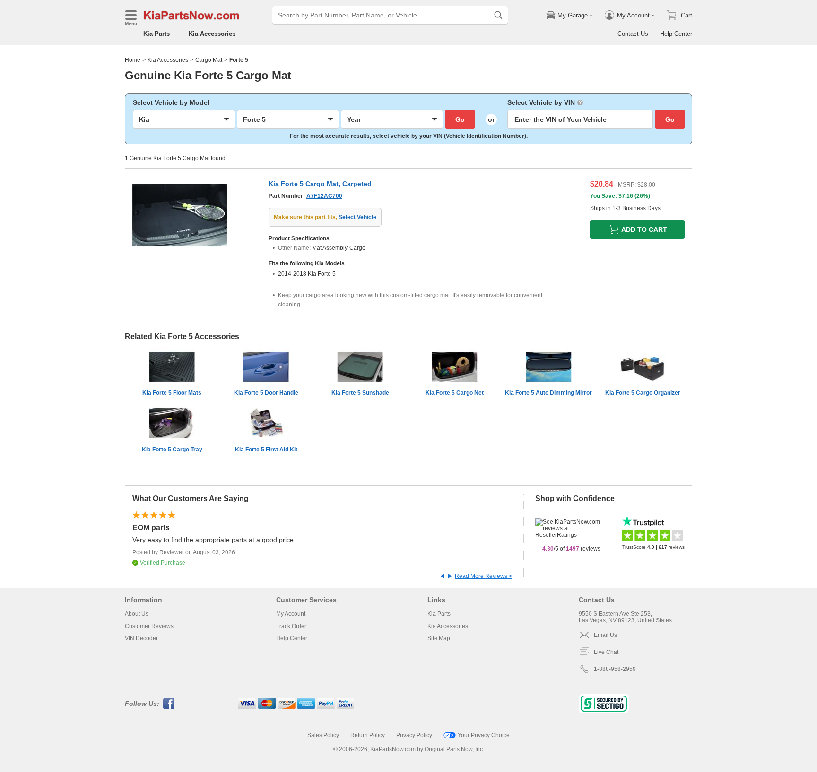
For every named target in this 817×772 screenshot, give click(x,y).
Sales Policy (323, 735)
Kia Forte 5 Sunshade (360, 393)
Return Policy (367, 735)
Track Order (291, 626)
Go (460, 119)
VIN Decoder (141, 638)
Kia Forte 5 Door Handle (266, 393)
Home (132, 60)
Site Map (438, 638)
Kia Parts (156, 33)
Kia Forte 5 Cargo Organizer (642, 393)
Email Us (605, 635)
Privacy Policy (414, 735)
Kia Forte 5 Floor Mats (171, 393)
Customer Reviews (149, 626)
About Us (136, 614)
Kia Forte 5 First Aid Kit (266, 449)
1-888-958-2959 (615, 669)
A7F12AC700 (324, 196)
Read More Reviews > (483, 576)
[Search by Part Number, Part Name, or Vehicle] (498, 15)
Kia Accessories (212, 33)
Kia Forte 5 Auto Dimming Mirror (548, 393)
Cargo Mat (208, 60)
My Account (290, 614)
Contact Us (632, 33)
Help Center (676, 33)
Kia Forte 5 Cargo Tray (172, 449)
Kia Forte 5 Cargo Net (455, 393)
